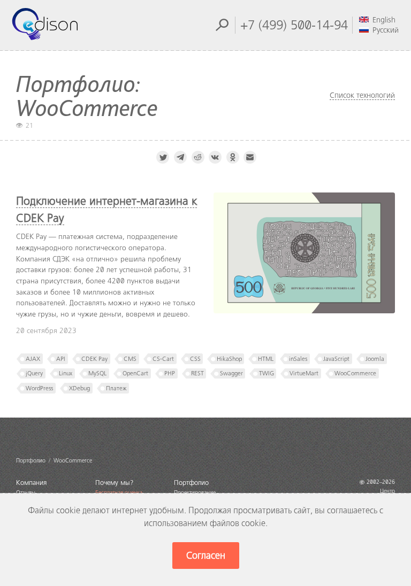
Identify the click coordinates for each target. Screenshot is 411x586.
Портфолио (191, 483)
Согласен (205, 555)
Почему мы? (114, 483)
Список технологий (362, 95)
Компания (31, 483)
